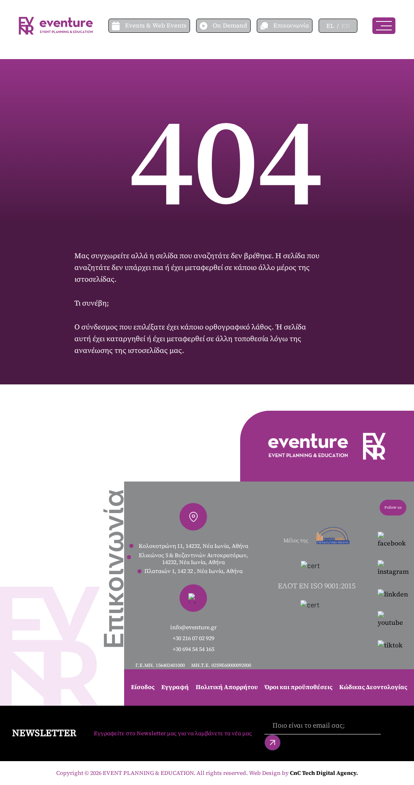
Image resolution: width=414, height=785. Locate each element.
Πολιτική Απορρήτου (227, 687)
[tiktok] (393, 644)
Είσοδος (142, 687)
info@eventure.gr (193, 627)
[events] (118, 25)
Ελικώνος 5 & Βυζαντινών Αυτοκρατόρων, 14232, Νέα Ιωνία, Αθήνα (193, 559)
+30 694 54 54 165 (193, 649)
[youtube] (393, 619)
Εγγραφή (175, 687)
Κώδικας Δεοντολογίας (373, 687)
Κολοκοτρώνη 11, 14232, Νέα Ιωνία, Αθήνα (193, 546)
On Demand (230, 25)
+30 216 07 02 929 (193, 638)
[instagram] (393, 568)
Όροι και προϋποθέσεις (298, 687)
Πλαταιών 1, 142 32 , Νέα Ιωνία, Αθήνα (193, 571)
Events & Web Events (155, 25)
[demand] (206, 25)
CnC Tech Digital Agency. (324, 773)
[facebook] (393, 540)
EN (345, 25)
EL (330, 25)
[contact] (266, 25)
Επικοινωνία (291, 25)
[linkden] (393, 593)
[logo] (56, 25)
